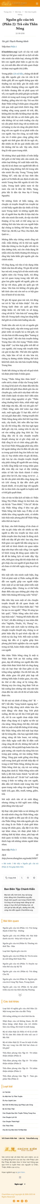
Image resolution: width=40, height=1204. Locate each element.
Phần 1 (14, 46)
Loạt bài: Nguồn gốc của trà (14, 951)
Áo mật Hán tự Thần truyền (12, 1096)
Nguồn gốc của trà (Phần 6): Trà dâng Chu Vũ (20, 973)
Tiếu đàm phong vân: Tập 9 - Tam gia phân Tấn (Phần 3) (20, 1077)
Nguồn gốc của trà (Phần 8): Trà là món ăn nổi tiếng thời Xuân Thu (20, 957)
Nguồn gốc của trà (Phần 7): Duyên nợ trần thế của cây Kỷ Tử (20, 965)
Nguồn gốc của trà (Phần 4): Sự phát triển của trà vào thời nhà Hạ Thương (20, 988)
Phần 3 (13, 850)
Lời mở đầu (18, 74)
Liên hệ (22, 1138)
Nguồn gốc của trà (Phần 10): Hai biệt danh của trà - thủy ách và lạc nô (20, 937)
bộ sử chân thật (9, 1109)
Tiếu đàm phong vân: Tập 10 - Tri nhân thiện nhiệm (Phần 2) (20, 1062)
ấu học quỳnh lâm (9, 1101)
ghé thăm (21, 1172)
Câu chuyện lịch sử (10, 1117)
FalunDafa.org (32, 1138)
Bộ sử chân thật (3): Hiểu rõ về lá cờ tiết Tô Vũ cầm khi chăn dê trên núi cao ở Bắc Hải (20, 1034)
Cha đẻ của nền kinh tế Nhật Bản (15, 1130)
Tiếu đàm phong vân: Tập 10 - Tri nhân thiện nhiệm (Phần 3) (20, 1054)
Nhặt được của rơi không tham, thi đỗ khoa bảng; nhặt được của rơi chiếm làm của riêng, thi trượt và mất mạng (20, 1024)
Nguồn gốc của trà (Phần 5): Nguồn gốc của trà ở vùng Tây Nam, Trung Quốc (20, 980)
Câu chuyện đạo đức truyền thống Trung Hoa (19, 1113)
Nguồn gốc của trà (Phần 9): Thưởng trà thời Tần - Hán (20, 945)
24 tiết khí (6, 1092)
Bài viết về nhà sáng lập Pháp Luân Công (18, 1105)
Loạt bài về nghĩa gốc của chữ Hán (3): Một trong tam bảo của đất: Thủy (20, 1010)
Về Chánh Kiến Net (9, 1138)
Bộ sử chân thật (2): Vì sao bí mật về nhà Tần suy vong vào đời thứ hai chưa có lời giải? (20, 1045)
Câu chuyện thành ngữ (11, 1121)
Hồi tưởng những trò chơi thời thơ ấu (19, 1016)
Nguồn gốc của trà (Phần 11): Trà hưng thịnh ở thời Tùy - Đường (20, 929)
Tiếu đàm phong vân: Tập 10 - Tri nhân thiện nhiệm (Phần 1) (20, 1069)
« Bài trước (6, 864)
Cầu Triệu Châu (8, 1126)
